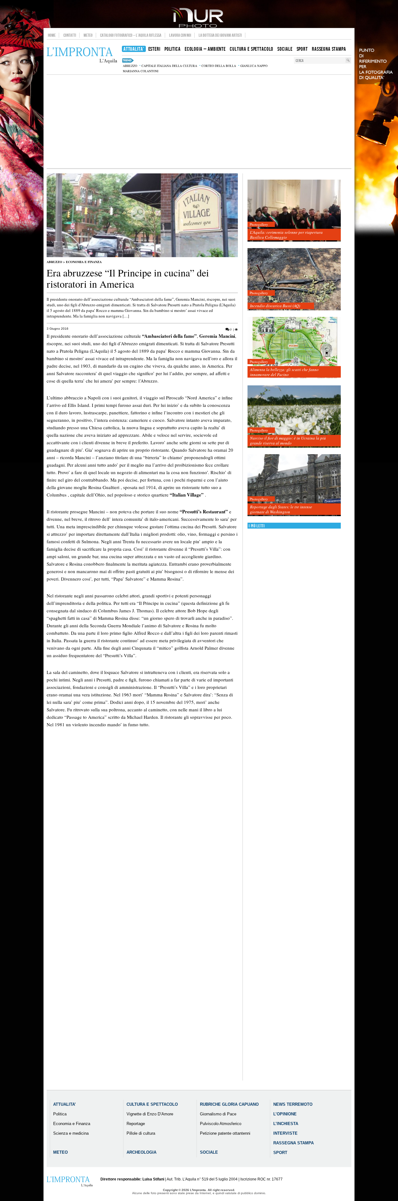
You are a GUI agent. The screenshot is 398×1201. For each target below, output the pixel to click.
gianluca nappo (253, 66)
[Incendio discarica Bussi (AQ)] (294, 279)
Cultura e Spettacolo (152, 1104)
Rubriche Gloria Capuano (229, 1104)
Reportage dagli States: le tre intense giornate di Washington (281, 509)
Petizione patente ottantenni (225, 1133)
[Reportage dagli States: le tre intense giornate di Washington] (294, 485)
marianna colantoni (140, 71)
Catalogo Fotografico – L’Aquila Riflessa (130, 35)
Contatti (69, 35)
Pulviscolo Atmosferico (220, 1123)
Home (52, 35)
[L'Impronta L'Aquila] (82, 55)
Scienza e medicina (71, 1133)
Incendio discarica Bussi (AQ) (275, 305)
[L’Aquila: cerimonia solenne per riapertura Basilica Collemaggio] (294, 211)
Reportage (136, 1123)
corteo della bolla (218, 66)
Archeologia (141, 1152)
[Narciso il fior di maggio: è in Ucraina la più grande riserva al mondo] (294, 416)
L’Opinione (285, 1114)
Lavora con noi (180, 35)
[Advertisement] (199, 121)
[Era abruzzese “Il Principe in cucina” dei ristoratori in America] (142, 256)
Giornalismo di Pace (218, 1114)
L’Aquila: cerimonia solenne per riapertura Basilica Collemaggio (286, 235)
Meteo (88, 35)
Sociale (209, 1152)
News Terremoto (292, 1104)
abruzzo (130, 66)
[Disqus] (142, 843)
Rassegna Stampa (293, 1143)
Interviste (285, 1133)
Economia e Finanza (84, 262)
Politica (60, 1114)
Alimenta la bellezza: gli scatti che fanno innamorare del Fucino (284, 372)
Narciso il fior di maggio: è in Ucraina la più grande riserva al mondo (288, 440)
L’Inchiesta (285, 1123)
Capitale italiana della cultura (169, 66)
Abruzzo (54, 262)
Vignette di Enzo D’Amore (150, 1114)
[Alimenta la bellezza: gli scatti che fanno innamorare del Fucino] (294, 348)
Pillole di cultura (141, 1133)
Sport (280, 1152)
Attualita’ (64, 1104)
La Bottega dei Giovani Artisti (220, 35)
